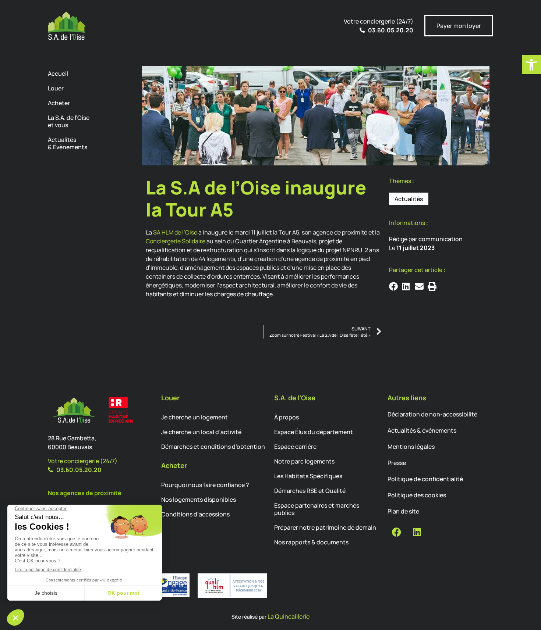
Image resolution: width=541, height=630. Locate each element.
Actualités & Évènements (67, 143)
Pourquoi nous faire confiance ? (205, 485)
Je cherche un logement (194, 417)
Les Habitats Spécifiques (308, 476)
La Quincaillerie (289, 616)
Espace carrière (295, 447)
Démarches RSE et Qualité (310, 491)
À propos (286, 417)
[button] (531, 64)
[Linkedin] (417, 532)
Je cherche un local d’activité (201, 432)
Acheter (59, 103)
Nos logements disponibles (198, 499)
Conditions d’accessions (195, 514)
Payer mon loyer (458, 26)
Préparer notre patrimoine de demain (325, 527)
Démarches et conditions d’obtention (213, 447)
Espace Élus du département (313, 432)
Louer (56, 88)
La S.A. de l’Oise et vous (68, 121)
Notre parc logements (304, 461)
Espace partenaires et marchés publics (316, 509)
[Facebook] (397, 532)
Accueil (58, 73)
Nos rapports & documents (311, 542)
